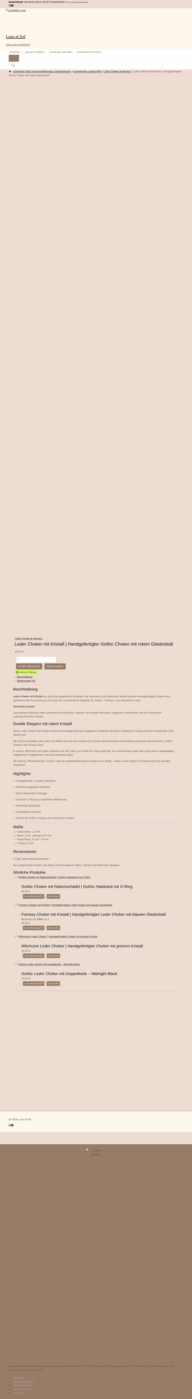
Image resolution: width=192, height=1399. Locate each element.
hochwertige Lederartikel (60, 52)
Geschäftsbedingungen (23, 1381)
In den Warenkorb (29, 666)
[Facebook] (12, 5)
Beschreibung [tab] (24, 676)
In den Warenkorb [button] (31, 896)
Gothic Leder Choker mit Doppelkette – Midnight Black (69, 973)
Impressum (18, 1378)
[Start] (10, 71)
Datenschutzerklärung (23, 1385)
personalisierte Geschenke (89, 52)
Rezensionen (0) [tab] (26, 680)
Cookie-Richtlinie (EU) (23, 1389)
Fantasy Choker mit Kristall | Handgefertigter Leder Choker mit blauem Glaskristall (93, 914)
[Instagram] (10, 5)
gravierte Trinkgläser (35, 52)
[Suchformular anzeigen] (13, 66)
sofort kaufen (55, 666)
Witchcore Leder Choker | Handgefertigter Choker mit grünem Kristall (82, 946)
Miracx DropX (19, 1393)
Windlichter (15, 52)
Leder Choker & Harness (28, 638)
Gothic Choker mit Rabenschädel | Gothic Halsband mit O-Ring (77, 886)
